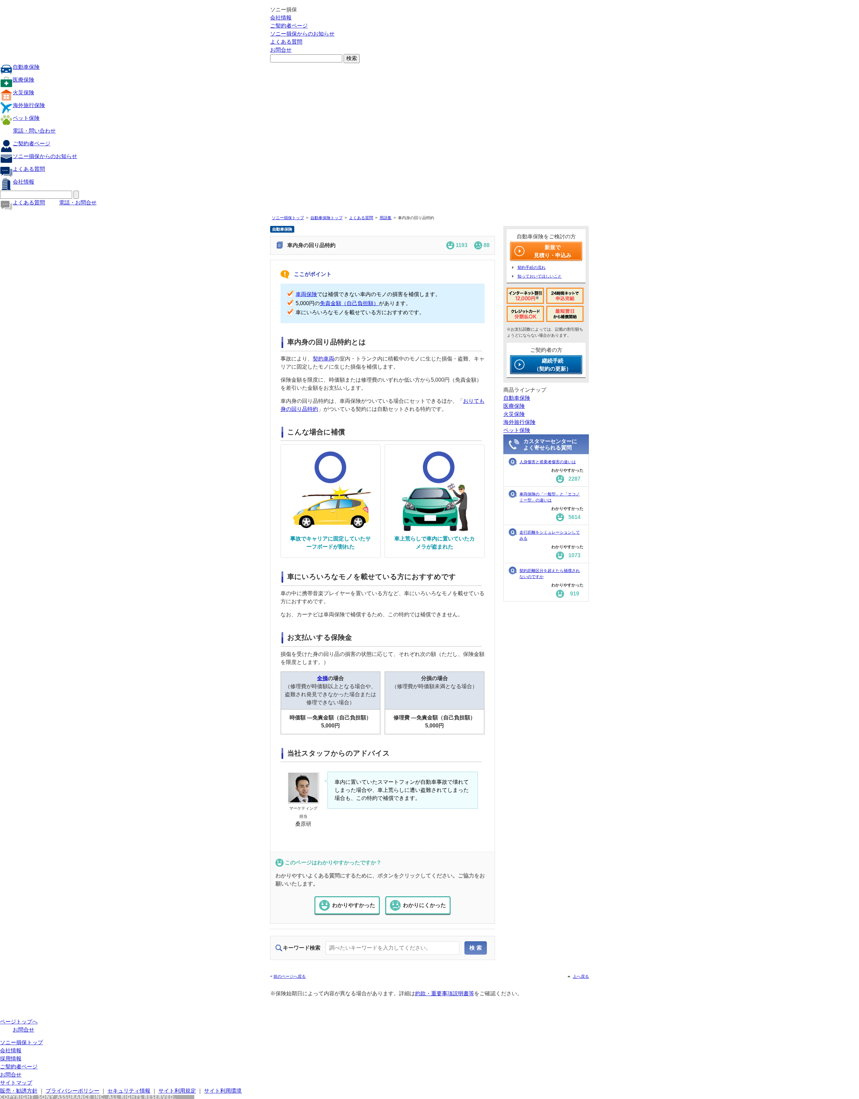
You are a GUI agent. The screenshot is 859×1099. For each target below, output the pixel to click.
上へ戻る (581, 976)
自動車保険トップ (326, 218)
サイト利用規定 (177, 1091)
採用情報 (10, 1058)
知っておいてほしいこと (539, 276)
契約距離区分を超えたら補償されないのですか (549, 573)
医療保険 (23, 80)
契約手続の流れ (531, 267)
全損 (322, 678)
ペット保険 (26, 118)
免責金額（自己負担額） (349, 303)
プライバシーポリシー (72, 1091)
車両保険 (306, 294)
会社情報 (281, 17)
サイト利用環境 (223, 1091)
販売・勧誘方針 (19, 1091)
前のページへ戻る (289, 976)
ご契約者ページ (289, 26)
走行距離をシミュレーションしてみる (549, 535)
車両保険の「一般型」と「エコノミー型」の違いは (549, 497)
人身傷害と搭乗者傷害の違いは (547, 462)
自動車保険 (26, 67)
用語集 (386, 218)
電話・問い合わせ (34, 131)
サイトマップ (16, 1083)
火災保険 (23, 92)
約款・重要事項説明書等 (444, 993)
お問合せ (281, 50)
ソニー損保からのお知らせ (302, 34)
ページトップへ (19, 1021)
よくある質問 (286, 42)
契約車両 (323, 359)
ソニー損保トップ (288, 218)
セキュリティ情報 (128, 1091)
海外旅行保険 (29, 105)
